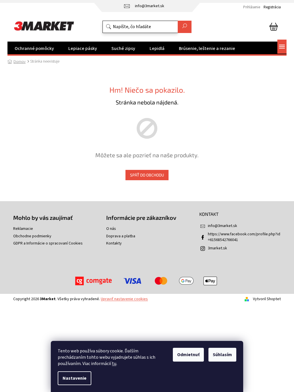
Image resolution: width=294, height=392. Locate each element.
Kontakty (114, 243)
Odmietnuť (188, 355)
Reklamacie (23, 229)
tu (114, 363)
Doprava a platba (120, 236)
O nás (111, 229)
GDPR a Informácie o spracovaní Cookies (48, 243)
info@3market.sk (222, 226)
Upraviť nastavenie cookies (124, 299)
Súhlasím (222, 355)
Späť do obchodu (147, 174)
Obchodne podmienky (32, 236)
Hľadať (185, 27)
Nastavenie (74, 378)
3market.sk (217, 248)
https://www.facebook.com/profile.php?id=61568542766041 (244, 236)
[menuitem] (34, 48)
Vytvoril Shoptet (267, 299)
